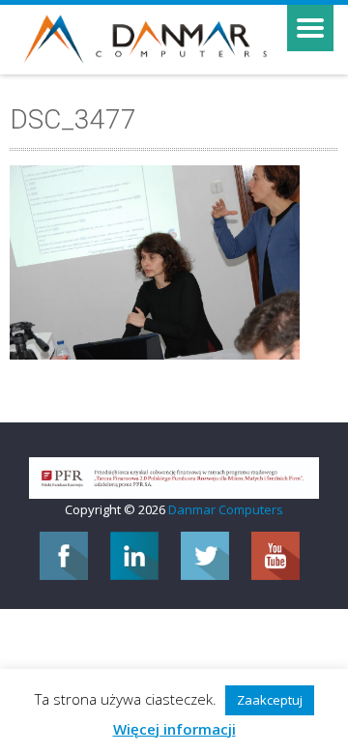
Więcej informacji (174, 729)
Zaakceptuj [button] (270, 700)
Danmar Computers (225, 509)
